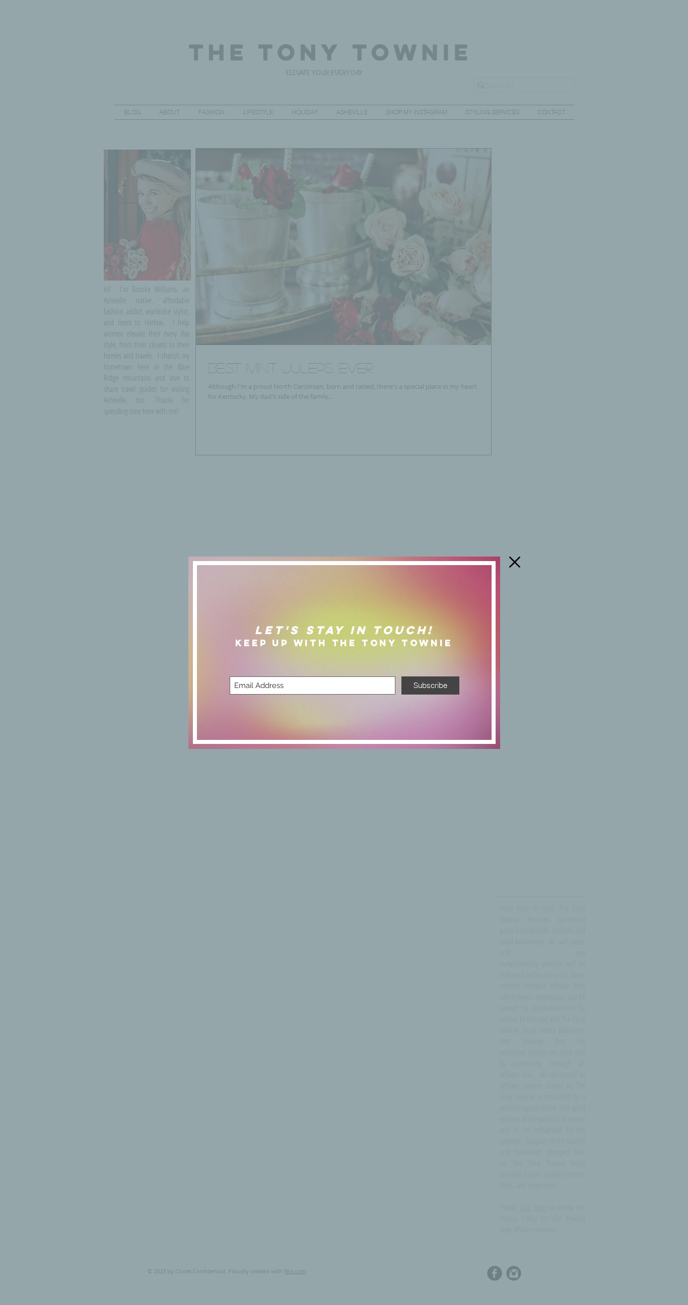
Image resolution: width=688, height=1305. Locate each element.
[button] (514, 562)
